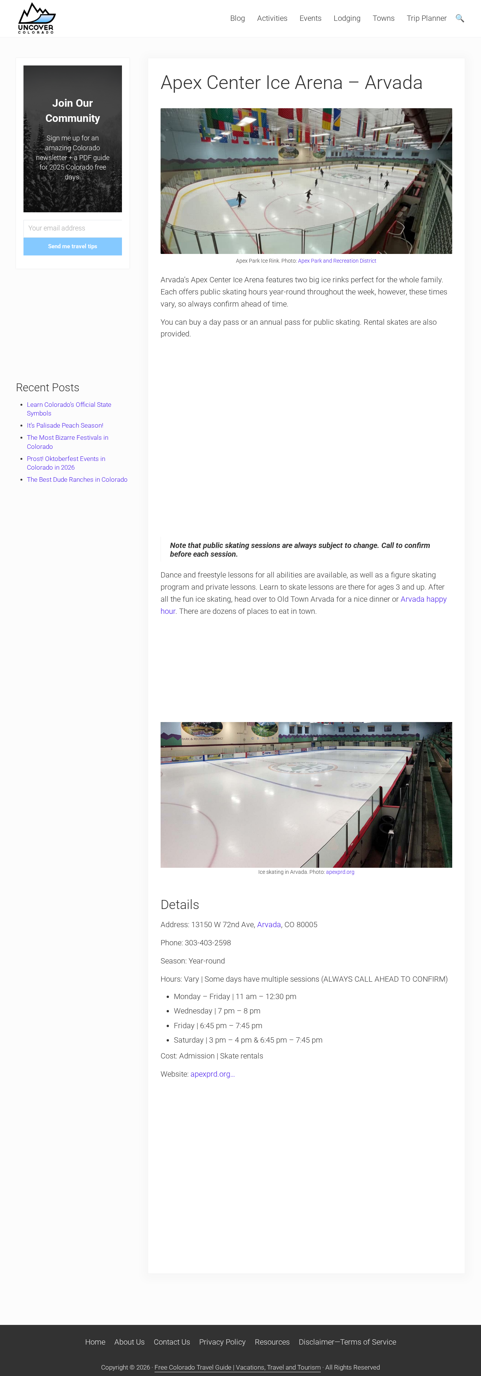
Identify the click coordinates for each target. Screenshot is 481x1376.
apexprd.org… (213, 1074)
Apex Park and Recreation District (337, 261)
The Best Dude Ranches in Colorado (77, 479)
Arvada (269, 924)
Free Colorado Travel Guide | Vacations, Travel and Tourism (238, 1367)
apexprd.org (340, 872)
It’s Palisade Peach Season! (65, 425)
